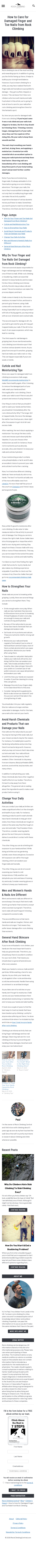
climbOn (5, 484)
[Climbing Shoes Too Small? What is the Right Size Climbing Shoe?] (23, 1055)
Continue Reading (18, 1210)
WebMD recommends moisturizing (15, 380)
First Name (18, 1447)
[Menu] (3, 6)
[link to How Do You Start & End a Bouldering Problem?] (18, 1228)
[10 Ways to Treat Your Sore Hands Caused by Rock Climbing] (8, 1078)
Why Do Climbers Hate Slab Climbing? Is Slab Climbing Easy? (18, 1188)
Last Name (18, 1456)
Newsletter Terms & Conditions (18, 1532)
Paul (18, 1119)
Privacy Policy (18, 1523)
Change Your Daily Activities (14, 237)
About (11, 1519)
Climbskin (16, 487)
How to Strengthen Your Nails (15, 228)
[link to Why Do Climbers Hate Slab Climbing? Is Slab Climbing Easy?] (18, 1167)
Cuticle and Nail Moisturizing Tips (16, 224)
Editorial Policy (21, 1519)
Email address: (18, 1466)
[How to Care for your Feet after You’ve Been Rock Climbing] (8, 1055)
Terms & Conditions (18, 1528)
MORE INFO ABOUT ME (18, 1331)
